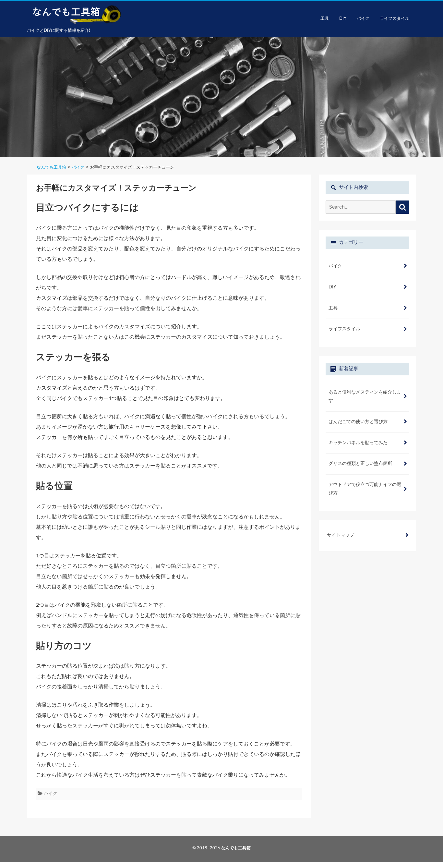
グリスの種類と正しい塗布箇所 (360, 463)
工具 (324, 19)
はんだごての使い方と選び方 (358, 421)
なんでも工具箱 (236, 848)
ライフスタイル (394, 19)
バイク (363, 19)
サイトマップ (340, 535)
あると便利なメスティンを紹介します (365, 396)
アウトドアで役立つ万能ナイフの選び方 (365, 488)
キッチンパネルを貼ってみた (358, 443)
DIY (342, 19)
